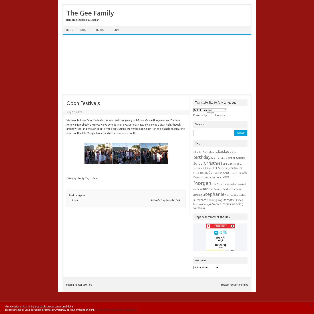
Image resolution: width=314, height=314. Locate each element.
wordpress (199, 208)
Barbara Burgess (210, 152)
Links (116, 30)
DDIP (225, 164)
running (197, 194)
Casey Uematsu (218, 158)
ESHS (216, 168)
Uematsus (230, 200)
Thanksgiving (214, 200)
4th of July (197, 152)
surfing (242, 195)
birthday (201, 157)
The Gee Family (90, 13)
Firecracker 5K (227, 168)
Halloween (224, 172)
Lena (218, 177)
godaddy (204, 173)
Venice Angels (205, 204)
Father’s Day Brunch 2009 (167, 200)
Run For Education (232, 189)
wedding (237, 204)
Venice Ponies (221, 204)
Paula (200, 189)
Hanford (233, 173)
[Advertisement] (157, 64)
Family (81, 178)
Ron (205, 188)
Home (69, 30)
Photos (99, 30)
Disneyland (233, 163)
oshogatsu (230, 184)
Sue (227, 195)
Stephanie (214, 194)
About (84, 30)
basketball (227, 151)
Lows (225, 177)
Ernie (73, 200)
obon (95, 178)
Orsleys (221, 184)
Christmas (213, 163)
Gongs (213, 172)
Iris (239, 172)
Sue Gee (234, 195)
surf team (199, 200)
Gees (236, 168)
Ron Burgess (215, 189)
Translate (220, 115)
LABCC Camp (209, 177)
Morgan (202, 183)
